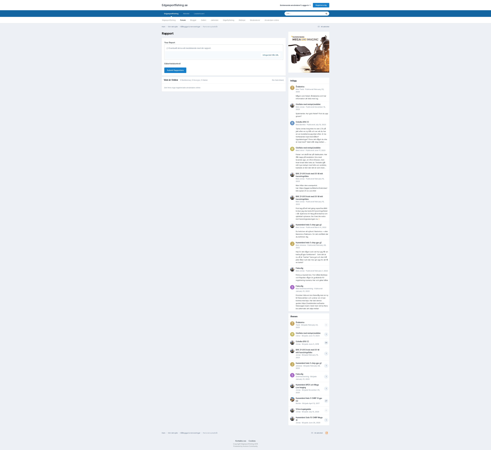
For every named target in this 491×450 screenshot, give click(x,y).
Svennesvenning (306, 289)
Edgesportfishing (171, 14)
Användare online (272, 20)
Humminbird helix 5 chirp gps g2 (309, 225)
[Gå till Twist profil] (292, 88)
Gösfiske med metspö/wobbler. (308, 104)
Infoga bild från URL (271, 55)
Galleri (203, 20)
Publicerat (316, 124)
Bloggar (193, 20)
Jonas (302, 107)
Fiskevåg (299, 268)
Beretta (302, 124)
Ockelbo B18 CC (302, 122)
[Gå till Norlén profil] (292, 399)
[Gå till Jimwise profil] (292, 244)
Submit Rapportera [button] (175, 70)
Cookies (252, 441)
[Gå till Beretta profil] (292, 123)
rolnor (302, 150)
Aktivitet (186, 14)
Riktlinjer (242, 20)
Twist (302, 89)
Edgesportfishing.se (175, 5)
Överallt (317, 13)
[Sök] (326, 14)
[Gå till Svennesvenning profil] (292, 287)
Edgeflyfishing (228, 20)
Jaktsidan (214, 20)
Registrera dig (321, 5)
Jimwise (303, 245)
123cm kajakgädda (303, 409)
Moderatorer (255, 20)
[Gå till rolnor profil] (292, 149)
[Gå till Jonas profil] (292, 105)
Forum (183, 20)
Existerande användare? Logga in (295, 5)
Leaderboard (199, 14)
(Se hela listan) (278, 80)
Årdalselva (300, 87)
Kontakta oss (240, 441)
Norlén (298, 403)
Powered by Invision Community (245, 446)
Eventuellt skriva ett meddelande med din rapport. (189, 48)
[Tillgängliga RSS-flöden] (326, 433)
